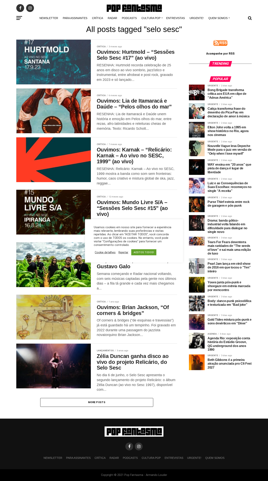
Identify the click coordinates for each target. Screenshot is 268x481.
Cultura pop (150, 18)
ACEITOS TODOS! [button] (144, 252)
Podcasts (129, 18)
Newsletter (48, 18)
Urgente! (197, 18)
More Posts (96, 402)
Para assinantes (75, 18)
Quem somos (218, 18)
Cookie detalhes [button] (105, 252)
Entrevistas (175, 18)
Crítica (97, 18)
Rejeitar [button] (123, 252)
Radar (112, 18)
